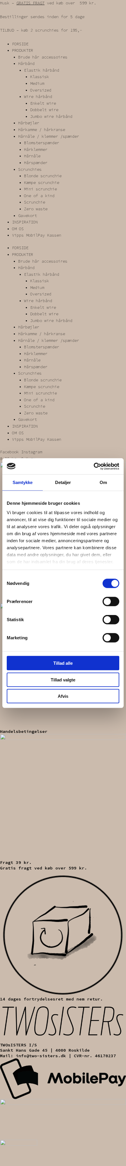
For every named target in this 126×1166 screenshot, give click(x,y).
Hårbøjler (28, 122)
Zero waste (35, 208)
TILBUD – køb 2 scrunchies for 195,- (41, 30)
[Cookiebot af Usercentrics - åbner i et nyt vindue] (93, 466)
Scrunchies (30, 169)
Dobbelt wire (44, 109)
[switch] (111, 601)
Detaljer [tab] (63, 482)
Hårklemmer (35, 149)
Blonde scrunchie (43, 175)
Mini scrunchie (40, 189)
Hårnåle (32, 156)
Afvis (63, 696)
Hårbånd (26, 63)
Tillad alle (63, 663)
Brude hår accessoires (42, 57)
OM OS (18, 228)
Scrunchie (34, 202)
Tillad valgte (63, 679)
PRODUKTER (22, 50)
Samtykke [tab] (23, 482)
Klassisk (39, 76)
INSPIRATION (25, 222)
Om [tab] (103, 482)
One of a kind (39, 195)
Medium (37, 83)
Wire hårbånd (38, 96)
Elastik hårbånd (41, 70)
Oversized (40, 90)
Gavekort (27, 215)
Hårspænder (35, 162)
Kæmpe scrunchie (41, 182)
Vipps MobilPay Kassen (36, 235)
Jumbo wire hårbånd (51, 116)
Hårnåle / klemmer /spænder (48, 136)
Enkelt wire (43, 103)
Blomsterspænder (41, 142)
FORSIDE (20, 44)
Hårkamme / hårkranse (41, 129)
